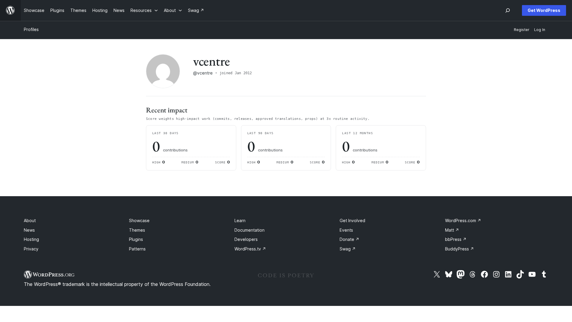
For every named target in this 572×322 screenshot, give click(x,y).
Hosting (31, 239)
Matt (452, 230)
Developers (246, 239)
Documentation (249, 230)
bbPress (456, 239)
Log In (539, 29)
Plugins (136, 239)
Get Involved (352, 220)
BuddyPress (459, 248)
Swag (348, 248)
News (29, 230)
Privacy (31, 248)
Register (521, 29)
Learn (239, 220)
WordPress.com (463, 220)
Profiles (31, 29)
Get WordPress (544, 10)
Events (346, 230)
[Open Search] (507, 10)
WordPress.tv (250, 248)
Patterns (137, 248)
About (30, 220)
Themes (137, 230)
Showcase (139, 220)
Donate (349, 239)
